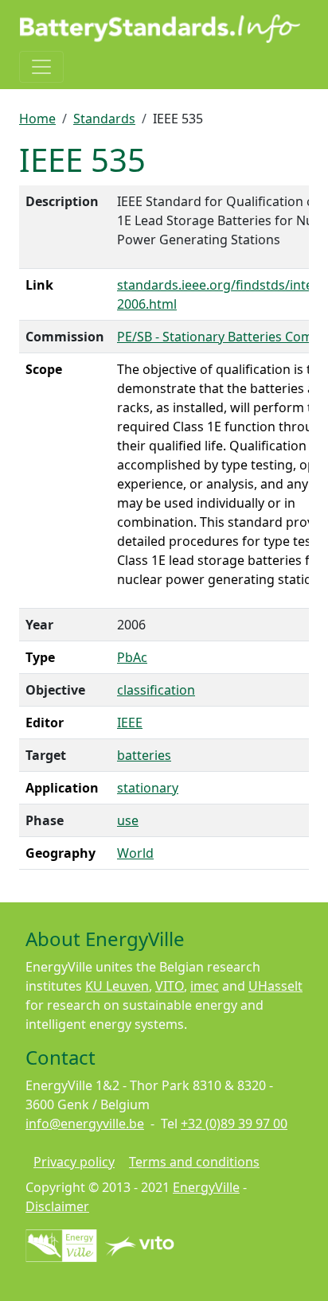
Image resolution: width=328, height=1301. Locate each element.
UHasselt (275, 986)
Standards (104, 118)
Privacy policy (74, 1162)
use (128, 820)
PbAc (132, 657)
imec (204, 986)
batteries (144, 755)
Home (37, 118)
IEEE (130, 722)
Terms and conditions (194, 1162)
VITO (169, 986)
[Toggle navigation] (41, 67)
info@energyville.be (84, 1123)
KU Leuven (117, 986)
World (135, 853)
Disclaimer (57, 1206)
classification (156, 690)
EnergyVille (206, 1187)
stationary (147, 788)
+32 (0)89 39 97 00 (234, 1123)
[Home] (161, 28)
